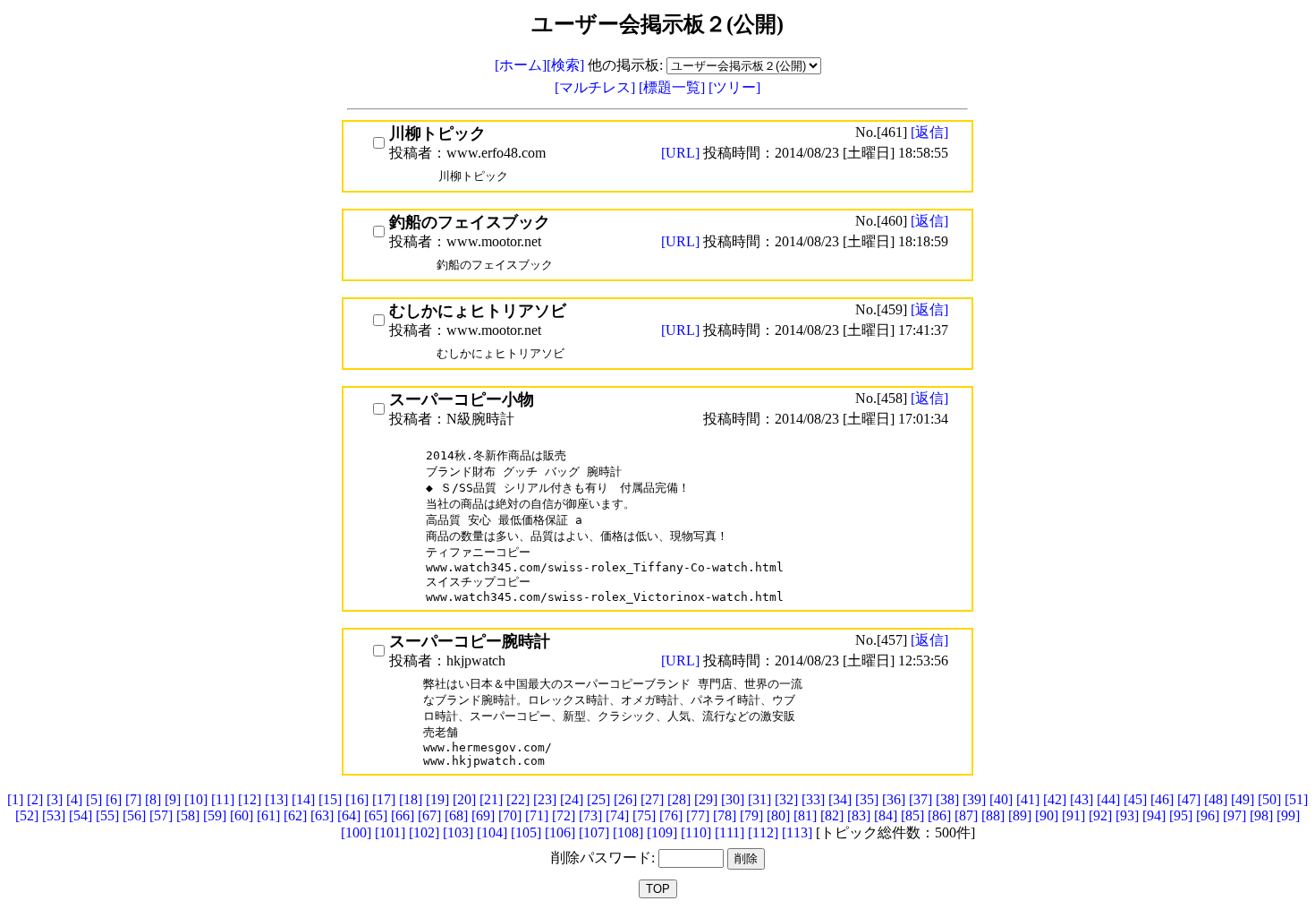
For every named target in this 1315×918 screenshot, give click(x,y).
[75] (644, 815)
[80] (778, 815)
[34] (840, 799)
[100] (356, 832)
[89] (1019, 815)
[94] (1154, 815)
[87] (966, 815)
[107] (594, 832)
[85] (912, 815)
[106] (560, 832)
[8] (153, 799)
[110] (696, 832)
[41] (1027, 799)
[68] (456, 815)
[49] (1242, 799)
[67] (429, 815)
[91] (1073, 815)
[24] (571, 799)
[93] (1127, 815)
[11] (222, 799)
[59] (214, 815)
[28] (679, 799)
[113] (797, 832)
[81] (805, 815)
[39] (974, 799)
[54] (80, 815)
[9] (173, 799)
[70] (510, 815)
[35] (866, 799)
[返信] (929, 132)
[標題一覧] (673, 87)
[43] (1081, 799)
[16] (357, 799)
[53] (53, 815)
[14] (303, 799)
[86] (939, 815)
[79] (751, 815)
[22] (518, 799)
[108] (628, 832)
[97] (1234, 815)
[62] (295, 815)
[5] (94, 799)
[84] (885, 815)
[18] (410, 799)
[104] (492, 832)
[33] (813, 799)
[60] (241, 815)
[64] (349, 815)
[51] (1296, 799)
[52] (26, 815)
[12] (249, 799)
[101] (390, 832)
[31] (759, 799)
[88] (993, 815)
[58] (187, 815)
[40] (1001, 799)
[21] (491, 799)
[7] (133, 799)
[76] (671, 815)
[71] (536, 815)
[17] (383, 799)
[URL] (682, 152)
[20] (464, 799)
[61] (268, 815)
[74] (617, 815)
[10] (196, 799)
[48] (1215, 799)
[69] (483, 815)
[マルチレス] (597, 87)
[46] (1162, 799)
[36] (893, 799)
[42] (1054, 799)
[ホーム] (521, 65)
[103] (458, 832)
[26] (625, 799)
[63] (322, 815)
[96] (1207, 815)
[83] (858, 815)
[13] (276, 799)
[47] (1188, 799)
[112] (763, 832)
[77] (697, 815)
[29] (705, 799)
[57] (161, 815)
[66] (402, 815)
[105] (526, 832)
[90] (1046, 815)
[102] (424, 832)
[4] (74, 799)
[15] (330, 799)
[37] (920, 799)
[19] (437, 799)
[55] (107, 815)
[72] (563, 815)
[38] (947, 799)
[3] (55, 799)
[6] (114, 799)
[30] (732, 799)
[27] (652, 799)
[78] (724, 815)
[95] (1180, 815)
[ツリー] (734, 87)
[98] (1261, 815)
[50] (1269, 799)
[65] (375, 815)
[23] (544, 799)
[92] (1100, 815)
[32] (786, 799)
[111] (729, 832)
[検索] (565, 65)
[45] (1135, 799)
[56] (134, 815)
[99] (1288, 815)
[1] (15, 799)
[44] (1108, 799)
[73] (590, 815)
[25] (598, 799)
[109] (662, 832)
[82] (832, 815)
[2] (35, 799)
